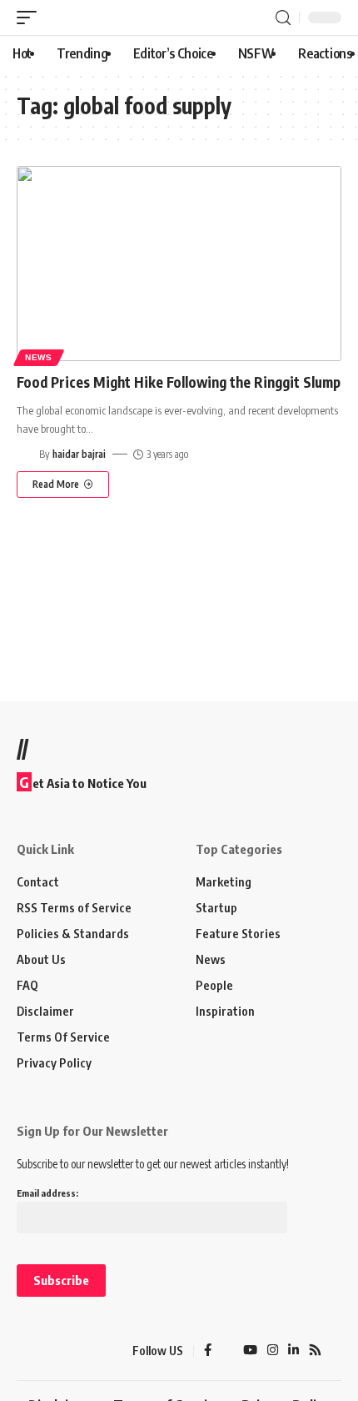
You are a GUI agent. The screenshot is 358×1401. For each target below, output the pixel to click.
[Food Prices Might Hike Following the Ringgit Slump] (179, 263)
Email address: (47, 1193)
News (38, 357)
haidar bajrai (79, 454)
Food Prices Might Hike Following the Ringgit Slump (179, 382)
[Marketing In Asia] (46, 1351)
